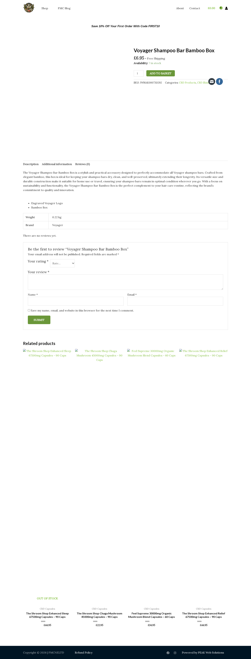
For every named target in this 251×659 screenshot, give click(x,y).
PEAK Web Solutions (211, 652)
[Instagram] (175, 652)
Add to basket (160, 73)
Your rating (38, 261)
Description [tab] (31, 164)
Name (33, 294)
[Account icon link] (226, 8)
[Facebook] (168, 652)
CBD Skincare (205, 82)
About (180, 8)
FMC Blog (64, 8)
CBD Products (187, 82)
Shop (44, 8)
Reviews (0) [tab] (82, 164)
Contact (194, 8)
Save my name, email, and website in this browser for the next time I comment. (82, 310)
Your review (38, 272)
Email (132, 294)
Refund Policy (83, 652)
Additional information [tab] (57, 164)
